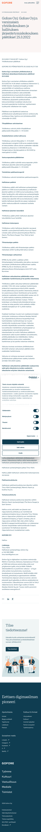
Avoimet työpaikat (28, 722)
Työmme (6, 771)
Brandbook (5, 825)
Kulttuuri (26, 719)
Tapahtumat (5, 722)
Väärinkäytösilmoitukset (9, 813)
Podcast (4, 727)
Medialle (6, 786)
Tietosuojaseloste (7, 816)
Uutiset (4, 716)
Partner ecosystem (29, 725)
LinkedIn (4, 740)
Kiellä (20, 453)
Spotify (4, 751)
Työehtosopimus (28, 727)
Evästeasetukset (7, 810)
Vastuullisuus (9, 781)
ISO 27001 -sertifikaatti (9, 822)
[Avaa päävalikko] (31, 2)
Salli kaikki (20, 442)
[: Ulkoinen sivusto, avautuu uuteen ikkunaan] (30, 377)
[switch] (36, 416)
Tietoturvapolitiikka (8, 819)
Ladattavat (5, 725)
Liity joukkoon (27, 716)
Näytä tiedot (31, 436)
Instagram (5, 743)
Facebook (5, 745)
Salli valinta (20, 447)
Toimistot (7, 792)
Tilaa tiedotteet (12, 649)
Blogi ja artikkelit (7, 719)
